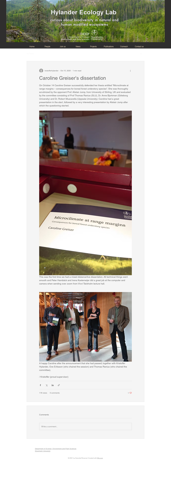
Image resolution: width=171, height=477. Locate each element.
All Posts (30, 53)
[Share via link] (59, 385)
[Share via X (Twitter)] (46, 385)
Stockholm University (42, 451)
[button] (141, 54)
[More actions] (130, 70)
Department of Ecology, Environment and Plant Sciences (55, 449)
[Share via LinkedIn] (52, 385)
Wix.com (100, 458)
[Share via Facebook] (40, 385)
